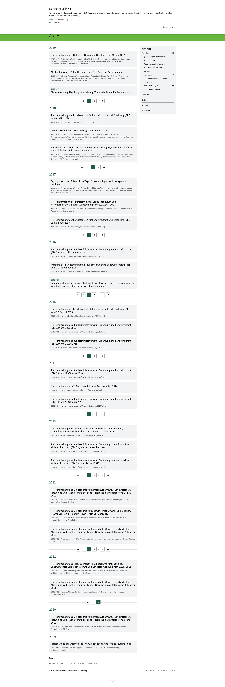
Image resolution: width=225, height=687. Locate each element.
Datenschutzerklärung (59, 19)
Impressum (55, 22)
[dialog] (112, 343)
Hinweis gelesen (168, 27)
